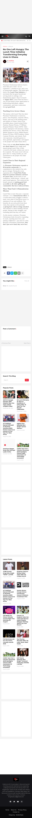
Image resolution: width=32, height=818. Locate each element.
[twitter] (14, 801)
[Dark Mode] (26, 36)
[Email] (18, 273)
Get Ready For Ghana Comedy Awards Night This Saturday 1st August (9, 619)
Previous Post (6, 343)
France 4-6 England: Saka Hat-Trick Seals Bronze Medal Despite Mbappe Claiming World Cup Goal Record (23, 620)
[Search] (29, 36)
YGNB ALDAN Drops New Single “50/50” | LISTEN (8, 573)
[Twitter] (11, 273)
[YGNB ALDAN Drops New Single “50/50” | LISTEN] (9, 566)
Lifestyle (10, 46)
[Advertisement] (16, 17)
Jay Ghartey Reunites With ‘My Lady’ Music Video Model (22, 641)
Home (5, 46)
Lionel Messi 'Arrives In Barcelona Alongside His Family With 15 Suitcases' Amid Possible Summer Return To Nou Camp (14, 40)
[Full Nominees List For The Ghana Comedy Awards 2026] (9, 633)
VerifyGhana (19, 815)
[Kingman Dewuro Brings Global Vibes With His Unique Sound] (23, 566)
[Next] (30, 40)
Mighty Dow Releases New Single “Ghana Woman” (21, 426)
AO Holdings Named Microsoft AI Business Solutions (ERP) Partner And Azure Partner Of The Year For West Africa (9, 429)
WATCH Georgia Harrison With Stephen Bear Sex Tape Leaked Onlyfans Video (8, 403)
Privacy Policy (22, 810)
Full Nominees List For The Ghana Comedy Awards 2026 (8, 641)
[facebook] (10, 801)
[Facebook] (8, 273)
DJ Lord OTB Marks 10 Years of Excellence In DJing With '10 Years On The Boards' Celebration (23, 404)
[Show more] (22, 273)
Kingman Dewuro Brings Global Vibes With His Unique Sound (22, 574)
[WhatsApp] (15, 273)
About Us (13, 810)
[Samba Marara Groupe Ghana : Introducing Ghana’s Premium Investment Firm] (23, 585)
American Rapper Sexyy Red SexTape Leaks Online (9, 450)
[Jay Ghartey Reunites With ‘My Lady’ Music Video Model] (23, 633)
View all (26, 280)
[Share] (27, 61)
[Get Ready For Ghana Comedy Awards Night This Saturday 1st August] (9, 610)
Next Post (27, 343)
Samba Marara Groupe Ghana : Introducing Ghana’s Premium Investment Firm (22, 593)
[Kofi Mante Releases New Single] (23, 652)
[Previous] (28, 40)
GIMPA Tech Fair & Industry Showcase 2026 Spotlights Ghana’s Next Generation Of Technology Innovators (23, 453)
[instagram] (21, 801)
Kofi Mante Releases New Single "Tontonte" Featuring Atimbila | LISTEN (23, 661)
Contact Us (16, 812)
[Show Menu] (2, 36)
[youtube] (17, 801)
